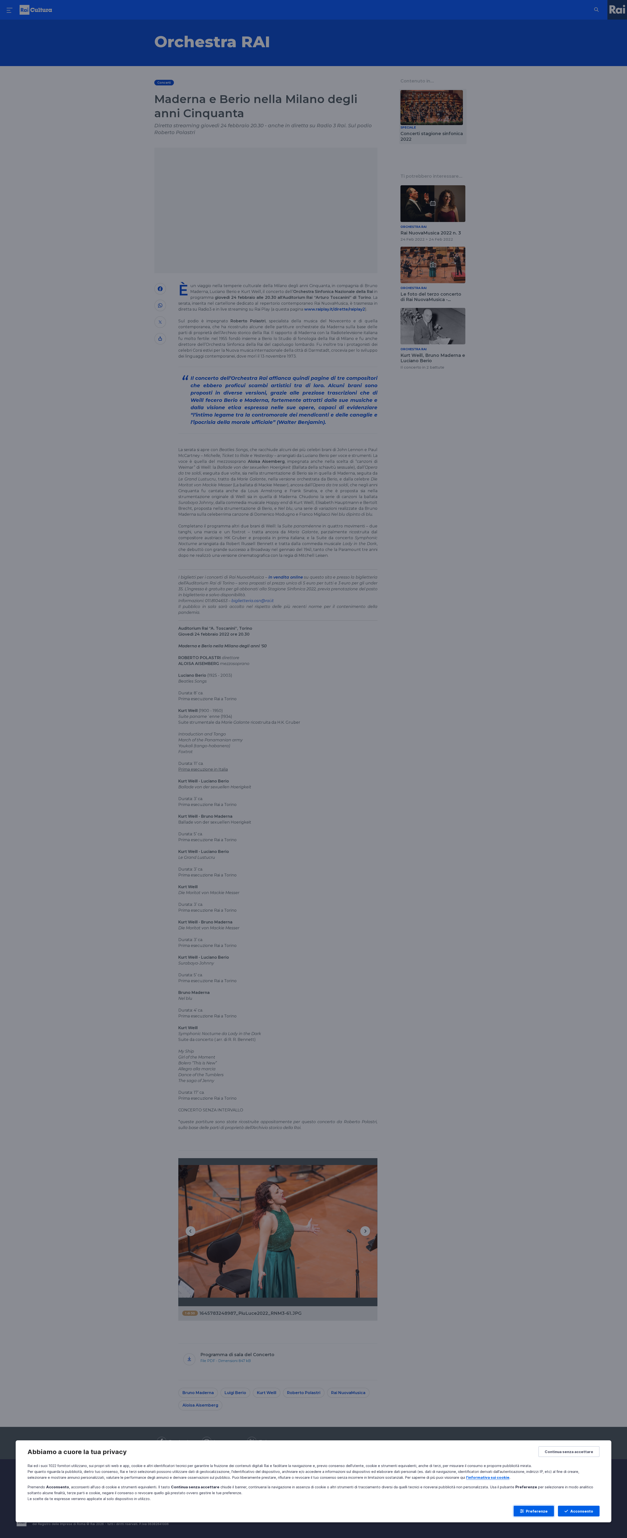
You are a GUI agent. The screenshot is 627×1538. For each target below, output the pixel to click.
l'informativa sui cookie (487, 1477)
